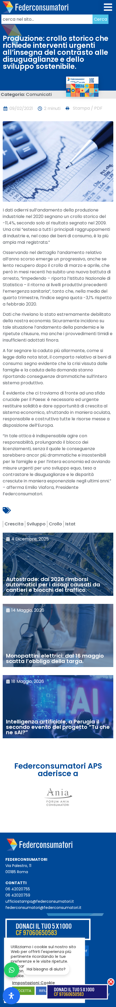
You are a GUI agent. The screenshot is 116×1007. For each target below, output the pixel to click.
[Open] (11, 995)
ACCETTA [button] (23, 990)
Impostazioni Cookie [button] (33, 982)
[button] (108, 7)
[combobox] (47, 19)
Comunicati (39, 94)
